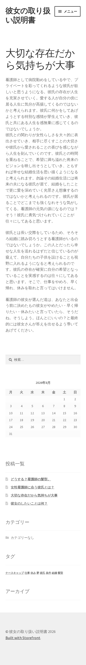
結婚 (54, 572)
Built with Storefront (22, 637)
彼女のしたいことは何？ (29, 503)
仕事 (27, 572)
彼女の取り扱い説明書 (27, 15)
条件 (48, 572)
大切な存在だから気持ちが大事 (34, 495)
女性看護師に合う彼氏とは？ (32, 487)
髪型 (60, 572)
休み (33, 572)
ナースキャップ (14, 572)
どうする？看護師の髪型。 (31, 479)
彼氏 (42, 572)
